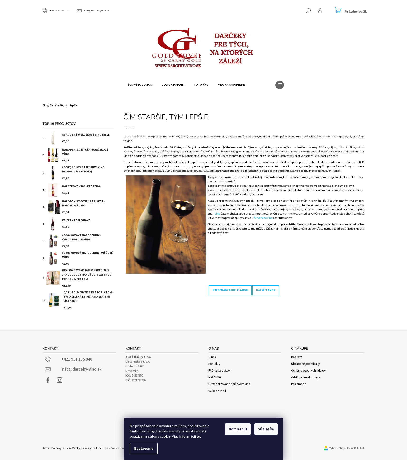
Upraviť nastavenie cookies (119, 448)
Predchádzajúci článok (230, 290)
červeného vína (263, 218)
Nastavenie (143, 448)
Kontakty (214, 364)
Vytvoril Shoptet (338, 448)
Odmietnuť (238, 429)
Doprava (296, 357)
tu (198, 436)
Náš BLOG (214, 377)
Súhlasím (266, 429)
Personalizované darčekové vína (229, 384)
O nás (212, 357)
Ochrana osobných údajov (308, 370)
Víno (217, 214)
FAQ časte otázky (219, 370)
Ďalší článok (265, 290)
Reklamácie (298, 384)
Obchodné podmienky (305, 364)
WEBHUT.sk (357, 448)
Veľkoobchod (217, 391)
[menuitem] (140, 85)
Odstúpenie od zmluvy (305, 377)
